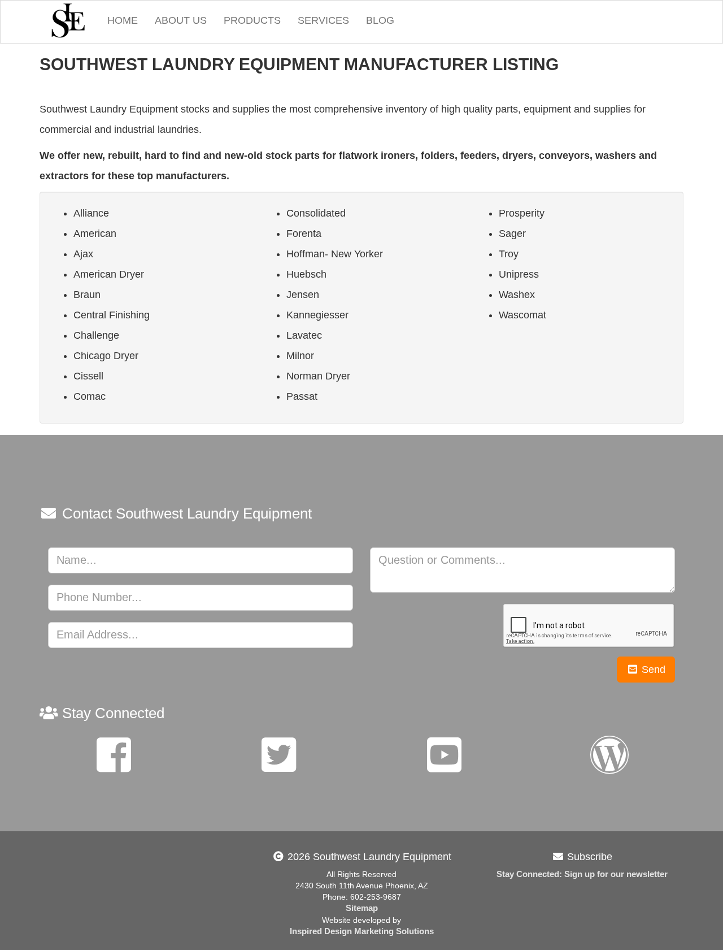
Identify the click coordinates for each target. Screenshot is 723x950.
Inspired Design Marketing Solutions (362, 931)
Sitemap (362, 908)
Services (323, 20)
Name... (76, 560)
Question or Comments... (442, 560)
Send (652, 669)
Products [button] (252, 20)
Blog (380, 20)
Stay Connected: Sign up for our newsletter (582, 874)
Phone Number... (99, 597)
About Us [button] (181, 20)
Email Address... (97, 634)
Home (122, 20)
